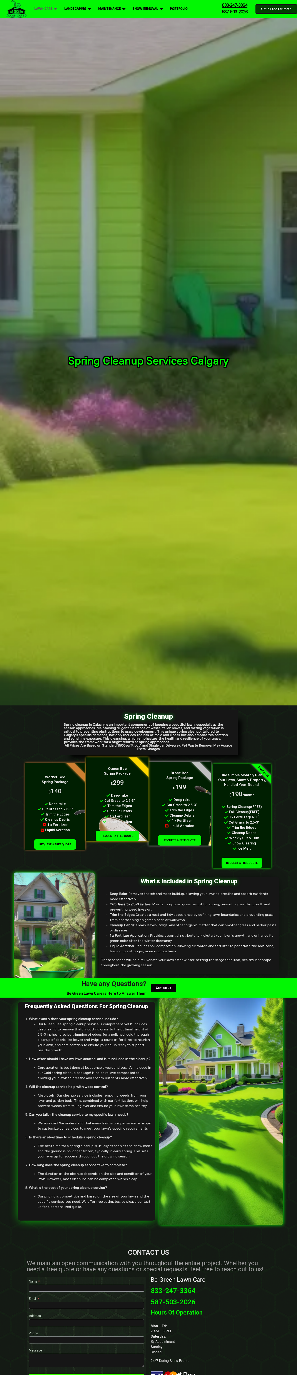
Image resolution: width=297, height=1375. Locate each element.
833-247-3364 (173, 1290)
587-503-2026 (173, 1302)
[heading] (189, 929)
